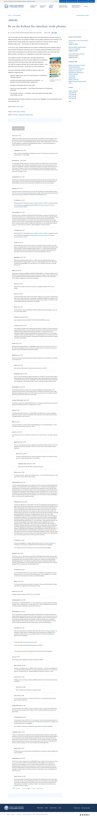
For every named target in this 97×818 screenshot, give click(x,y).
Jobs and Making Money (51, 6)
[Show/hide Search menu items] (91, 6)
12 (23, 788)
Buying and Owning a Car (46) (77, 65)
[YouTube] (87, 815)
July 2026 (71, 92)
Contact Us (19, 814)
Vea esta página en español (82, 15)
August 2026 (72, 91)
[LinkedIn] (84, 815)
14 (26, 788)
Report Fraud (62, 1)
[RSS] (89, 815)
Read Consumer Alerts (72, 1)
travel (21, 106)
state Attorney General (43, 205)
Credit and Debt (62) (74, 67)
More (70, 101)
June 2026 (71, 94)
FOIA (34, 814)
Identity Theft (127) (74, 79)
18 (33, 788)
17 (31, 788)
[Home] (15, 7)
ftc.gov (8, 814)
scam (17, 106)
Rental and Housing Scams (26, 114)
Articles (46, 807)
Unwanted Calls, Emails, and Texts (63, 6)
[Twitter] (82, 815)
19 (34, 788)
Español (56, 1)
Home (9, 15)
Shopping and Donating (33, 6)
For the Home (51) (73, 74)
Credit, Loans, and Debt (42, 6)
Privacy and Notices (27, 814)
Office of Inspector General (42, 814)
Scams (86, 6)
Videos (59, 807)
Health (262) (72, 78)
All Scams (15, 114)
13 (25, 788)
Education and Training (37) (76, 72)
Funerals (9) (72, 76)
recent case (15, 47)
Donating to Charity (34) (75, 70)
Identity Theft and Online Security (76, 6)
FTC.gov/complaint (32, 572)
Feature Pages (40, 807)
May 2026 (71, 96)
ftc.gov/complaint (49, 543)
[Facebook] (80, 815)
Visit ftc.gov (91, 1)
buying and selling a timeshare (36, 203)
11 (22, 788)
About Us (13, 814)
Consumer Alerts (17, 15)
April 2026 (71, 98)
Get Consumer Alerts (83, 1)
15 (28, 788)
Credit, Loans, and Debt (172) (76, 69)
